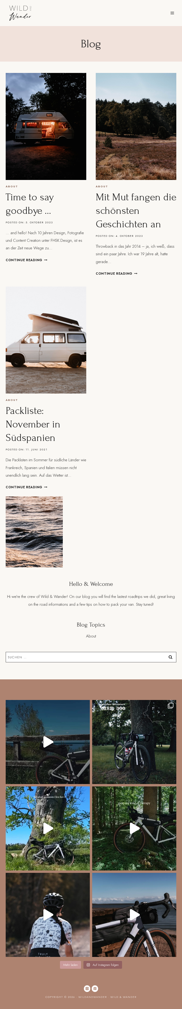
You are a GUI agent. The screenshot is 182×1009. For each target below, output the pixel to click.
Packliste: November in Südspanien (33, 424)
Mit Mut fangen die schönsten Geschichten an (136, 210)
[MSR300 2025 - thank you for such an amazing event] (134, 742)
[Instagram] (87, 988)
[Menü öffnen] (172, 12)
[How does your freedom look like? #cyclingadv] (48, 915)
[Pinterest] (95, 988)
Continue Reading (26, 260)
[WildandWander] (20, 13)
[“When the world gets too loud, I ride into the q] (134, 828)
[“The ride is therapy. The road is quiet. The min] (48, 742)
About (12, 186)
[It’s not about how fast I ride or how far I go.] (48, 828)
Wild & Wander (123, 997)
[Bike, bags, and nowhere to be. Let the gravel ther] (134, 915)
